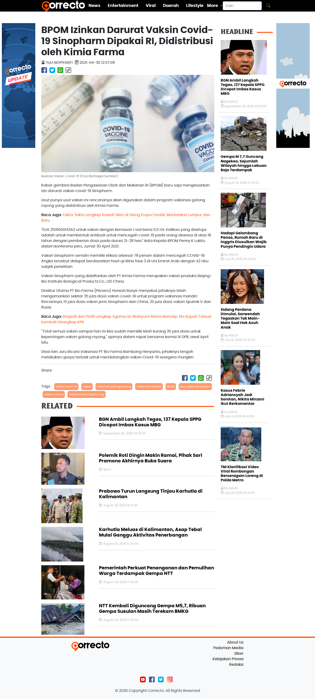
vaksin (87, 386)
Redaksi (236, 664)
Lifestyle (194, 6)
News (94, 6)
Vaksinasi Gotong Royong (86, 394)
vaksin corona (53, 394)
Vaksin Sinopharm (149, 386)
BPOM (171, 386)
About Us (235, 642)
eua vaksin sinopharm (195, 386)
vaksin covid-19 (66, 386)
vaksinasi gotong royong (114, 386)
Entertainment (123, 6)
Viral (151, 6)
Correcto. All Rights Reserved (174, 691)
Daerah (171, 6)
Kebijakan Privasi (228, 659)
